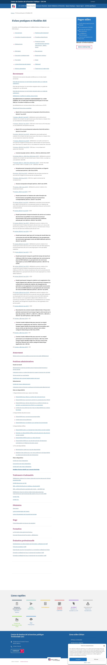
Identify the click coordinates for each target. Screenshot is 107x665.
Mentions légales (77, 643)
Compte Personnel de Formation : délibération (25, 535)
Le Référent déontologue (83, 34)
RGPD (85, 662)
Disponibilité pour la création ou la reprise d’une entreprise (31, 422)
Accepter (78, 659)
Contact (93, 1)
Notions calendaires (20, 68)
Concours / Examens (41, 6)
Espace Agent (80, 6)
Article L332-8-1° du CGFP (21, 202)
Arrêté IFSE (16, 496)
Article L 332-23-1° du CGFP (21, 117)
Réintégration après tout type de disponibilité (28, 449)
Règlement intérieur (40, 55)
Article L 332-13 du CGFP (20, 173)
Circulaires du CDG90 (86, 27)
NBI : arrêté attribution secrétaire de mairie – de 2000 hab (29, 489)
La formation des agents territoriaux (22, 532)
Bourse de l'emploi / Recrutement (85, 30)
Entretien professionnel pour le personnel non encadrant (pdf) (29, 555)
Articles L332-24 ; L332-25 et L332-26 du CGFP (26, 156)
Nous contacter (84, 47)
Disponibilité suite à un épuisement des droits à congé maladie (33, 430)
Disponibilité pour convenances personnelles (28, 416)
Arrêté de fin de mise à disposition (22, 466)
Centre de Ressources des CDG (85, 37)
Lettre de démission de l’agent (21, 511)
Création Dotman (24, 661)
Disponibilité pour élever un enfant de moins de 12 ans (30, 397)
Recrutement (38, 51)
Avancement (18, 32)
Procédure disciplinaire (41, 37)
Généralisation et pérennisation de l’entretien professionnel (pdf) (30, 544)
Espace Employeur (71, 6)
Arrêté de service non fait (19, 483)
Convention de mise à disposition (22, 463)
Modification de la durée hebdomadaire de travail (26, 378)
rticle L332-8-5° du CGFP (22, 266)
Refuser (96, 659)
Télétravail (38, 64)
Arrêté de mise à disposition (20, 460)
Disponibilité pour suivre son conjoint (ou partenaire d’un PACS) (33, 400)
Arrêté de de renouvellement (24, 419)
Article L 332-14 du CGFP (21, 187)
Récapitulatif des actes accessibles (22, 108)
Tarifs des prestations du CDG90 (86, 24)
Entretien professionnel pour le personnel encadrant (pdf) (28, 552)
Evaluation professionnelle (22, 55)
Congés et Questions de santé (23, 37)
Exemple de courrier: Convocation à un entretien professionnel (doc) (31, 549)
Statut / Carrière (31, 6)
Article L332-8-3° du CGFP (22, 244)
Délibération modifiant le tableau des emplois (25, 96)
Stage (36, 60)
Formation (18, 60)
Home (12, 13)
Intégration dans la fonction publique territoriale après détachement (31, 387)
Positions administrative (41, 32)
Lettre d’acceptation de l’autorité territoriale (25, 514)
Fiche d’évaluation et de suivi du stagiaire (24, 523)
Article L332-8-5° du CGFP (22, 276)
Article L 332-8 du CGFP (21, 318)
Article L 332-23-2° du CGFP (21, 134)
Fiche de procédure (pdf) (19, 546)
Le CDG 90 (23, 6)
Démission (18, 51)
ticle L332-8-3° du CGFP (22, 252)
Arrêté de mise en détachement (21, 384)
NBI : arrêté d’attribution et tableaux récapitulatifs (26, 486)
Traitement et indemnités (42, 68)
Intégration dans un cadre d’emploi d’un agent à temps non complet (31, 372)
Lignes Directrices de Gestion (23, 64)
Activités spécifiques (90, 6)
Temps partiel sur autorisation (21, 375)
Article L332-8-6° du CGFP (22, 292)
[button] (104, 645)
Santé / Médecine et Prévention (56, 6)
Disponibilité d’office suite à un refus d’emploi (28, 437)
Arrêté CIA (16, 499)
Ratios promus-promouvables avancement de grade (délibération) (31, 356)
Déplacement (18, 44)
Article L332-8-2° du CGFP (22, 223)
